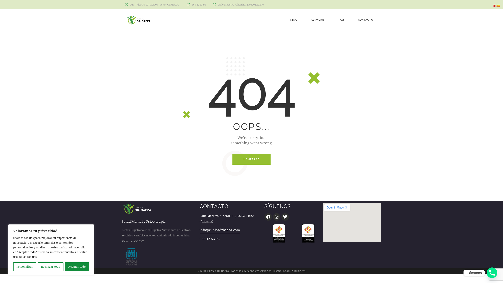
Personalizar (25, 266)
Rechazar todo (50, 266)
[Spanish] (498, 5)
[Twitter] (285, 217)
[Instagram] (276, 217)
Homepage (251, 159)
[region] (51, 249)
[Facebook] (268, 217)
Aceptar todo (77, 266)
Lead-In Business (294, 271)
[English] (495, 5)
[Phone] (492, 272)
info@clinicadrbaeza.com (220, 230)
